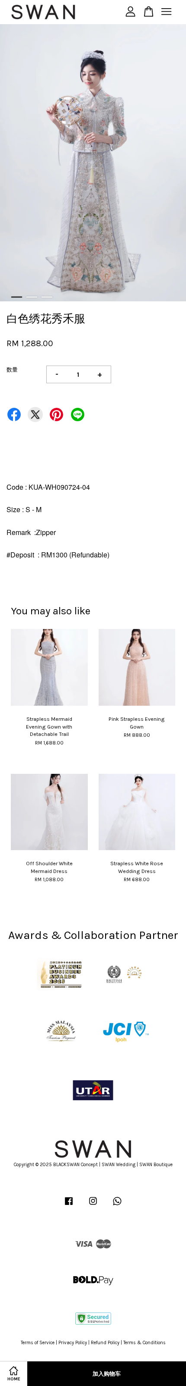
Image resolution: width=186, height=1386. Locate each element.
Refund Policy (105, 1342)
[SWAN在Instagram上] (93, 1205)
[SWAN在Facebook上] (69, 1205)
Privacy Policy (72, 1342)
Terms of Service (38, 1342)
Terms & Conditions (144, 1342)
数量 (12, 369)
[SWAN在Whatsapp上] (117, 1205)
